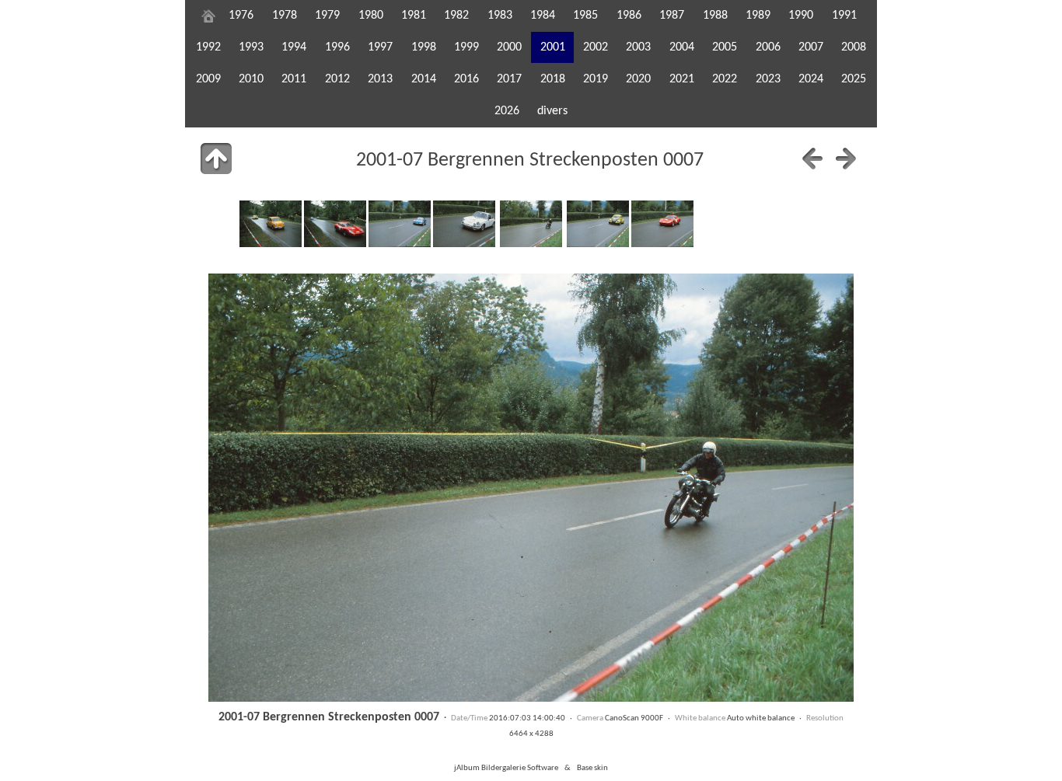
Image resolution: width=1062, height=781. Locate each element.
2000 (509, 47)
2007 (810, 47)
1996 (337, 47)
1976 (241, 15)
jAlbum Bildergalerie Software (506, 768)
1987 (671, 15)
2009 (208, 79)
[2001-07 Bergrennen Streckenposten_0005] (400, 223)
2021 (681, 79)
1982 (456, 15)
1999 (466, 47)
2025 (853, 79)
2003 (638, 47)
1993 (251, 47)
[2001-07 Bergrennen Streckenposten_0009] (662, 223)
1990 (800, 15)
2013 (380, 79)
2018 (552, 79)
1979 (327, 15)
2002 (595, 47)
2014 (423, 79)
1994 (293, 47)
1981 (413, 15)
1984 (542, 15)
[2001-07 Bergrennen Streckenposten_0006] (464, 223)
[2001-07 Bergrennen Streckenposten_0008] (598, 223)
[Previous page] (812, 158)
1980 (370, 15)
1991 (844, 15)
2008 (853, 47)
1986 (629, 15)
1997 (380, 47)
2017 (509, 79)
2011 (293, 79)
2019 (595, 79)
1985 (585, 15)
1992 (208, 47)
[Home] (208, 15)
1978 (284, 15)
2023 (768, 79)
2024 (810, 79)
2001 (552, 47)
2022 (724, 79)
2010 (251, 79)
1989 (758, 15)
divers (552, 111)
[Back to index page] (216, 158)
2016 (466, 79)
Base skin (592, 768)
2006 (768, 47)
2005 (724, 47)
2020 (638, 79)
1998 (423, 47)
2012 (337, 79)
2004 (681, 47)
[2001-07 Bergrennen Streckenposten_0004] (335, 223)
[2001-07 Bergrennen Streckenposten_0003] (270, 223)
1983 (499, 15)
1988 (715, 15)
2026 (506, 111)
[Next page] (845, 158)
